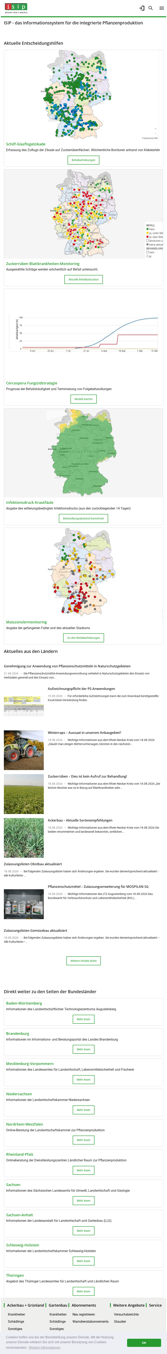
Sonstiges (15, 1329)
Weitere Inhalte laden (83, 960)
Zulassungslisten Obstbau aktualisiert (33, 864)
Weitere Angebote (129, 1305)
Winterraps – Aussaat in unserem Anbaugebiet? (84, 732)
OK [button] (144, 1342)
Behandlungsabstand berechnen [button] (83, 518)
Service (155, 1305)
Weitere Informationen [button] (44, 1347)
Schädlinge (16, 1321)
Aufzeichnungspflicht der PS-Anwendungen (81, 688)
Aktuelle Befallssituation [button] (83, 279)
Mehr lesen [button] (83, 1019)
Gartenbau (58, 1305)
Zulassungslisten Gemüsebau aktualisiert (35, 930)
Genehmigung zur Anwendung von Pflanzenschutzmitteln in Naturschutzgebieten (67, 666)
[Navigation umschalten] (161, 8)
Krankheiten (16, 1314)
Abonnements (84, 1305)
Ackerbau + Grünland (25, 1305)
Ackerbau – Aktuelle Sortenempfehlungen (80, 820)
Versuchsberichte (126, 1314)
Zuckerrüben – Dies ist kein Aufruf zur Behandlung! (87, 776)
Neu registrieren (84, 1314)
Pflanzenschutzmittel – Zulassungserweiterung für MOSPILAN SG (98, 886)
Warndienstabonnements (91, 1321)
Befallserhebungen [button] (83, 160)
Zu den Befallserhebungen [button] (83, 637)
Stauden (120, 1321)
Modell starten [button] (84, 399)
